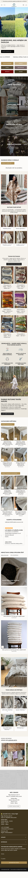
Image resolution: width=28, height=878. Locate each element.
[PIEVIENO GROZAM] (2, 439)
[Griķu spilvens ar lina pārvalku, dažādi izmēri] (14, 601)
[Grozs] (26, 5)
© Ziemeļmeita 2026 (5, 869)
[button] (2, 536)
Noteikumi (4, 842)
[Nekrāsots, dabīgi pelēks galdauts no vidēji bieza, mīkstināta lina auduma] (20, 433)
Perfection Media (23, 869)
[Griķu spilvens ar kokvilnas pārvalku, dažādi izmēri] (14, 634)
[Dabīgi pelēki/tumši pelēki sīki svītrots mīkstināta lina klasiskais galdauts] (7, 454)
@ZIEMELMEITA (12, 740)
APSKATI (3, 837)
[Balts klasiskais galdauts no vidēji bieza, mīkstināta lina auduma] (7, 433)
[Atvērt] (1, 5)
